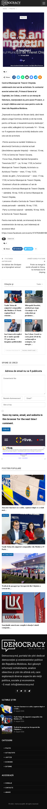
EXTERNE (6, 476)
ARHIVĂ (7, 792)
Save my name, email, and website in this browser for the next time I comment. (22, 419)
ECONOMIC (6, 594)
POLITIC (23, 17)
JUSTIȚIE (8, 757)
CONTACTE (9, 788)
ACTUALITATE (8, 554)
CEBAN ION (10, 238)
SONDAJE (8, 783)
